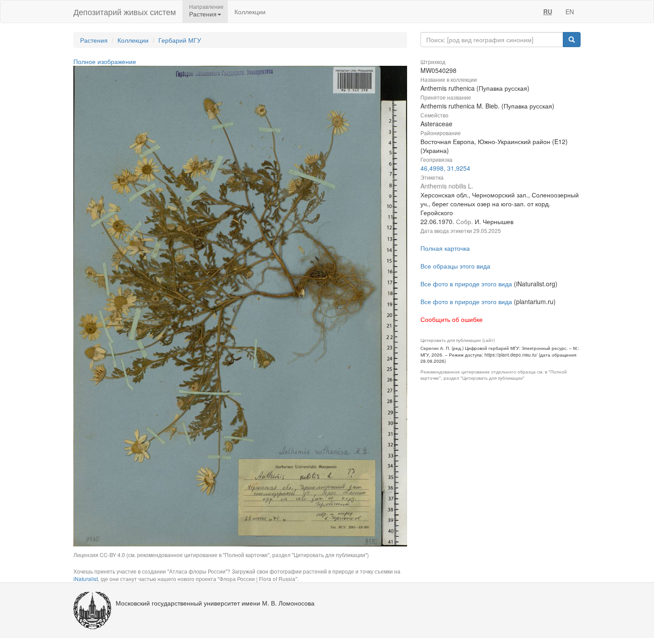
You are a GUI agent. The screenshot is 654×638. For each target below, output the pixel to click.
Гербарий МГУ (179, 40)
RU (547, 11)
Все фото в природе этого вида (466, 283)
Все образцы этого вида (455, 265)
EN (569, 11)
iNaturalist (85, 578)
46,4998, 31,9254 (445, 168)
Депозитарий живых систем (124, 11)
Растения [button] (203, 13)
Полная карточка (445, 248)
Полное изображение (104, 61)
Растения (94, 40)
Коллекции (250, 11)
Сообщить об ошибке (451, 319)
